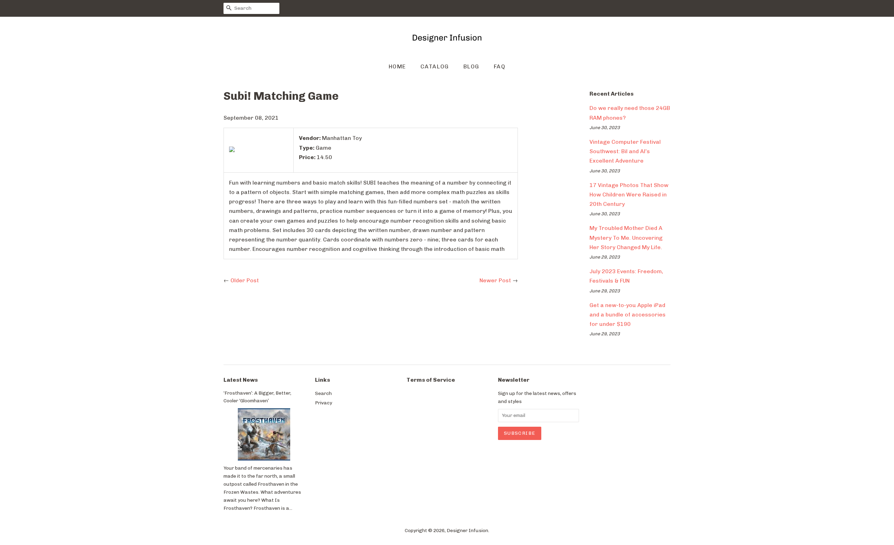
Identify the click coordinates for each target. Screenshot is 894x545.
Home (397, 66)
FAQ (500, 66)
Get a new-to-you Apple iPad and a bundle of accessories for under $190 (627, 314)
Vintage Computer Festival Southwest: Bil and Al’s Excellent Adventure (625, 151)
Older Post (244, 280)
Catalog (434, 66)
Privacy (323, 402)
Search (323, 393)
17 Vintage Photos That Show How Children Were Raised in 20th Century (628, 194)
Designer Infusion (467, 530)
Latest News (241, 379)
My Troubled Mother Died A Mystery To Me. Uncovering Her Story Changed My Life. (625, 237)
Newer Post (495, 280)
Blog (471, 66)
